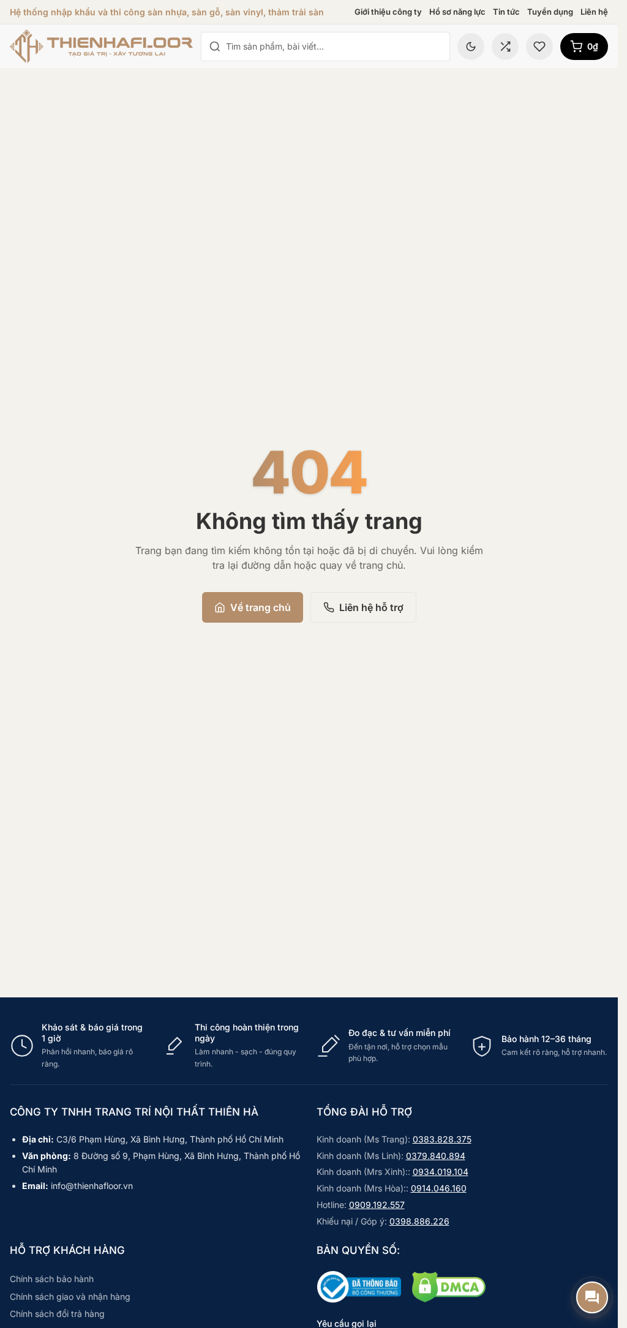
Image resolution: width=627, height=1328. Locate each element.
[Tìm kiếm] (215, 46)
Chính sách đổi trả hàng (57, 1313)
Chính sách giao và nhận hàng (70, 1296)
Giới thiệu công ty (388, 12)
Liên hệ (594, 12)
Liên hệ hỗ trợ (371, 607)
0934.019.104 (440, 1171)
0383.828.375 (442, 1139)
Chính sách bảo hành (52, 1279)
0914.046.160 (439, 1188)
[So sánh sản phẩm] (505, 46)
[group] (309, 1046)
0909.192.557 (377, 1204)
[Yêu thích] (539, 46)
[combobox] (334, 47)
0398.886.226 (419, 1221)
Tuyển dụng (550, 12)
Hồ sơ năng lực (457, 12)
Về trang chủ (260, 607)
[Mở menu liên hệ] (592, 1297)
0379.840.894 (435, 1155)
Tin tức (506, 12)
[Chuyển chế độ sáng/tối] (470, 46)
